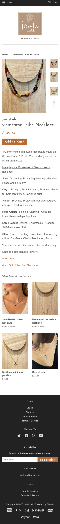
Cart (55, 3)
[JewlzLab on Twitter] (19, 436)
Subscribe (47, 460)
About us (30, 412)
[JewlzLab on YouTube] (41, 436)
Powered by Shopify (44, 504)
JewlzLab (28, 504)
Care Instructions (30, 491)
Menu (9, 2)
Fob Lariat (8, 258)
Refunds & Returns (30, 495)
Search (30, 408)
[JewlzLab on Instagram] (33, 436)
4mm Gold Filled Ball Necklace (20, 265)
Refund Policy (30, 416)
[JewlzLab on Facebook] (26, 436)
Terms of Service (30, 421)
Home (5, 55)
